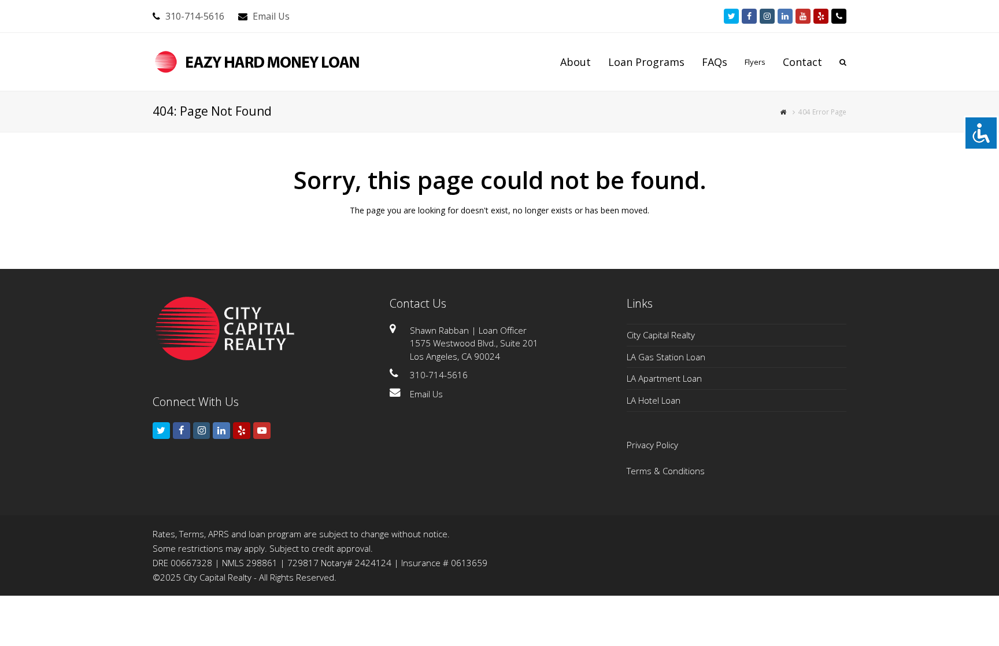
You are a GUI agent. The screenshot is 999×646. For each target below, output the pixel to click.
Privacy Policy (652, 445)
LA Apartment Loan (664, 378)
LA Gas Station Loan (666, 357)
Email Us (271, 16)
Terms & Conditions (666, 471)
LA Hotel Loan (653, 400)
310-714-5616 (194, 16)
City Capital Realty (661, 335)
